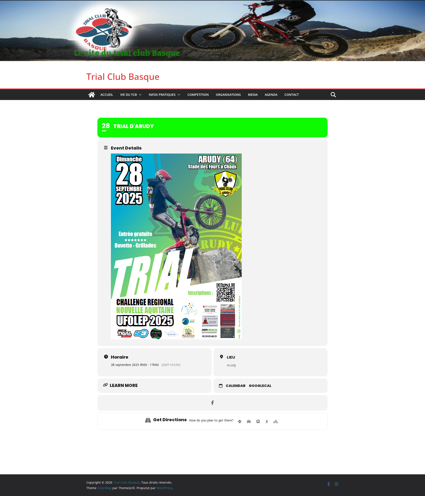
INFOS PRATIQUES (162, 94)
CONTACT (291, 94)
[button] (139, 95)
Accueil (106, 94)
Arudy (231, 365)
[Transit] (258, 421)
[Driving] (249, 421)
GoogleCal (260, 386)
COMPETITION (198, 94)
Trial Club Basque (123, 76)
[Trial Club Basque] (212, 3)
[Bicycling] (275, 421)
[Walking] (266, 421)
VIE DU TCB (128, 94)
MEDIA (253, 94)
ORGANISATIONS (228, 94)
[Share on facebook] (212, 402)
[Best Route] (240, 421)
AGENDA (271, 94)
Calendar (235, 386)
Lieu (231, 357)
